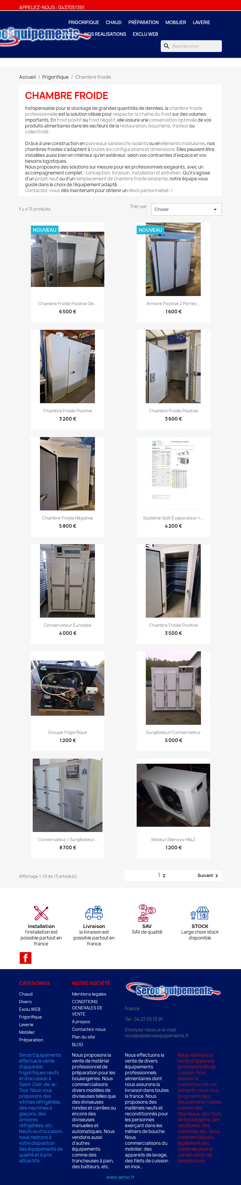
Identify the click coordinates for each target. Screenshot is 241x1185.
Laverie (201, 22)
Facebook (25, 958)
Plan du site (83, 1037)
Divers (70, 34)
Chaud (114, 22)
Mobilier (175, 22)
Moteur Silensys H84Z (173, 839)
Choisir (187, 209)
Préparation (143, 22)
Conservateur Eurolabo (67, 625)
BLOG (77, 1044)
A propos (81, 1021)
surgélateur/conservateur (173, 732)
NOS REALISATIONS (105, 34)
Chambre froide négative (67, 518)
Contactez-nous (89, 1029)
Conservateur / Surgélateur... (68, 839)
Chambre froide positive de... (67, 303)
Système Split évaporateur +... (173, 518)
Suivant (209, 875)
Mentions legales (89, 994)
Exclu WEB (145, 34)
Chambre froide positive (67, 411)
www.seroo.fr (120, 1177)
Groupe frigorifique (67, 732)
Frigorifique (83, 22)
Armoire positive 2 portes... (173, 303)
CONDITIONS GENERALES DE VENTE (87, 1008)
